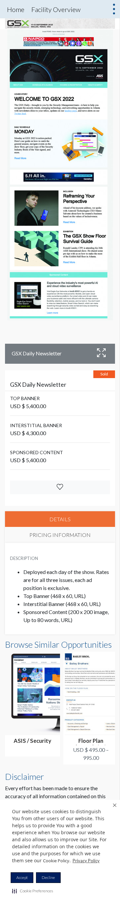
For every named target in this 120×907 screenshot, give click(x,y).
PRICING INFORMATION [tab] (60, 535)
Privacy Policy (86, 860)
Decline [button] (48, 877)
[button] (32, 891)
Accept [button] (22, 877)
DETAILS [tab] (60, 519)
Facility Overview (56, 9)
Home (15, 9)
